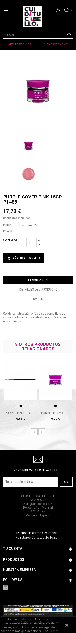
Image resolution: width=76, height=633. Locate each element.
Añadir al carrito (23, 258)
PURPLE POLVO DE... (55, 413)
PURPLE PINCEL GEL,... (20, 413)
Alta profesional (56, 44)
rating (38, 298)
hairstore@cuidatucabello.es (36, 537)
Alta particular (19, 44)
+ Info (54, 631)
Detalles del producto (38, 289)
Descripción (38, 280)
